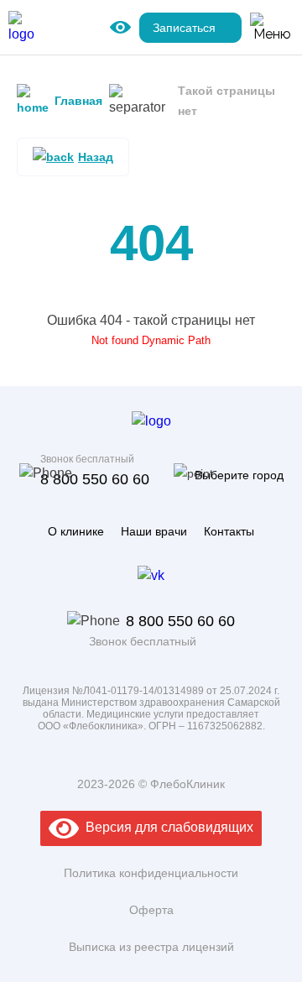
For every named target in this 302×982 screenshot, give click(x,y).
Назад (95, 157)
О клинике (76, 531)
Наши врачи (154, 531)
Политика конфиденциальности (151, 873)
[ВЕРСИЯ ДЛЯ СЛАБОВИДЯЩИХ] (120, 28)
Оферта (151, 910)
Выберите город (239, 475)
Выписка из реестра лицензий (151, 946)
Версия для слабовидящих (166, 827)
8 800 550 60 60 (94, 479)
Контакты (229, 531)
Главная (78, 100)
